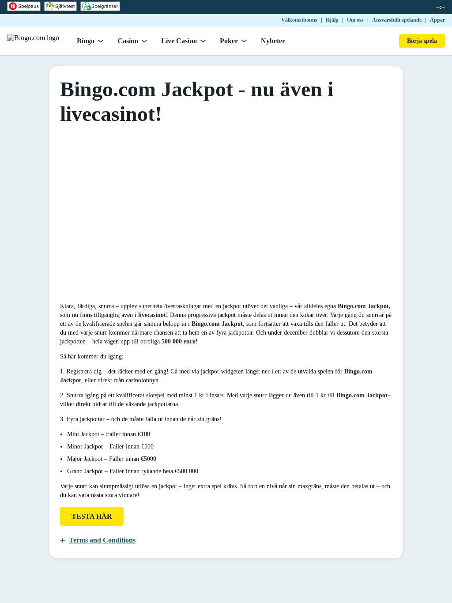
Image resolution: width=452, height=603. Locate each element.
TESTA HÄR (92, 516)
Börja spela (422, 41)
